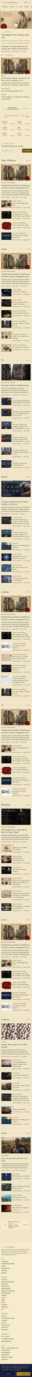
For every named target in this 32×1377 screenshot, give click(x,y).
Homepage (4, 1263)
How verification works (8, 1320)
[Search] (25, 2)
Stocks (12, 6)
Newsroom (4, 1332)
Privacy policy (5, 1327)
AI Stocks (4, 1281)
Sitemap (3, 1275)
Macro (3, 1302)
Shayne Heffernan (5, 53)
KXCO (3, 1304)
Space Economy (6, 1295)
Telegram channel (8, 1341)
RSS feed (4, 1272)
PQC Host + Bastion (7, 1359)
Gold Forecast (5, 1288)
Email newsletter (6, 1343)
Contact (3, 1325)
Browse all (28, 119)
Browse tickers (5, 1270)
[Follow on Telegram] (29, 2)
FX (17, 6)
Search (3, 1268)
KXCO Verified (5, 1352)
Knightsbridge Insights (7, 1266)
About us (4, 1318)
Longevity (4, 1307)
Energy (27, 6)
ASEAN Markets (6, 1291)
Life (2, 1311)
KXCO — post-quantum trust (9, 1350)
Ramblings (4, 1309)
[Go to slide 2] (15, 26)
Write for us (4, 1329)
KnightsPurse (5, 1357)
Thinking (3, 1297)
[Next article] (29, 20)
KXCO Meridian (5, 1354)
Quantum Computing (7, 1284)
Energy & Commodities (8, 1293)
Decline (8, 1374)
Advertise (4, 1322)
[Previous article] (2, 20)
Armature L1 (4, 1361)
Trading (4, 6)
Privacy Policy (17, 1369)
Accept (24, 1374)
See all (28, 162)
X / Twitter (6, 1338)
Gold (21, 6)
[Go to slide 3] (17, 26)
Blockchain (4, 1286)
